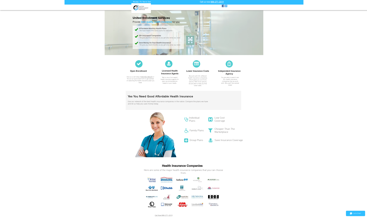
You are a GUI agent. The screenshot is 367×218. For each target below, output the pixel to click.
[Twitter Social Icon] (226, 6)
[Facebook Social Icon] (223, 6)
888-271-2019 (217, 2)
